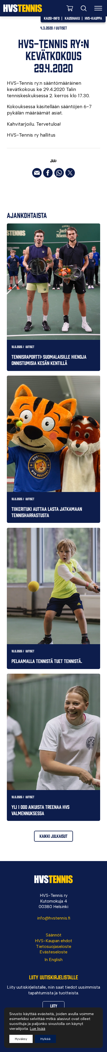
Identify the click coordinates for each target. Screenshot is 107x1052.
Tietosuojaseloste (53, 946)
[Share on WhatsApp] (59, 173)
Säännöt (53, 935)
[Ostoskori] (69, 8)
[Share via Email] (37, 173)
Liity (53, 1005)
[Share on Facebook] (48, 173)
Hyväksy (21, 1039)
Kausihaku (72, 18)
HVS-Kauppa (93, 18)
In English (53, 959)
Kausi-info (52, 18)
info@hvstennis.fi (53, 918)
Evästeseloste (53, 951)
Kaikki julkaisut (53, 836)
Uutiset (61, 27)
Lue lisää (37, 1028)
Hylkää (45, 1039)
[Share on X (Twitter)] (70, 173)
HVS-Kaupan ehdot (53, 940)
